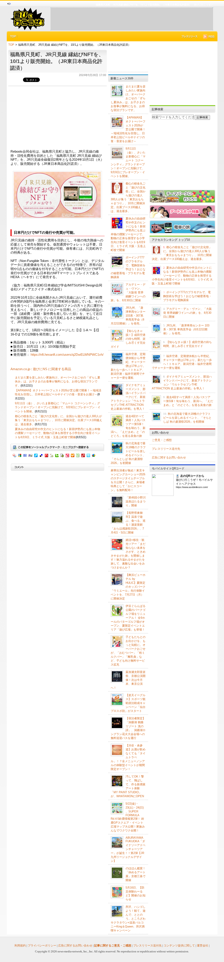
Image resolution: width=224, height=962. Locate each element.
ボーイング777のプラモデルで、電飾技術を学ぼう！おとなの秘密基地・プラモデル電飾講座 (187, 296)
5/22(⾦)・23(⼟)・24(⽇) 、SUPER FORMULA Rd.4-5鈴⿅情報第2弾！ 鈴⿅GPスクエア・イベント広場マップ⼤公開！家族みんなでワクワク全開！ (128, 817)
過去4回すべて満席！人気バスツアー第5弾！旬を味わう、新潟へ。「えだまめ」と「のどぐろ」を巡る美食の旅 (188, 401)
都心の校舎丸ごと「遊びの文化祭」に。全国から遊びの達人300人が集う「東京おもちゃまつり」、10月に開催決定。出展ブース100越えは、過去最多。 (58, 420)
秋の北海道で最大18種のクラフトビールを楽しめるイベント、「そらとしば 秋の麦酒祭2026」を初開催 (187, 417)
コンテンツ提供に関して (179, 945)
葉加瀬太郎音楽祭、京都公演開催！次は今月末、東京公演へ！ (128, 679)
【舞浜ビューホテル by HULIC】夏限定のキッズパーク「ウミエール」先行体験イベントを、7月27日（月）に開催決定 (128, 586)
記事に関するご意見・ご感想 (112, 945)
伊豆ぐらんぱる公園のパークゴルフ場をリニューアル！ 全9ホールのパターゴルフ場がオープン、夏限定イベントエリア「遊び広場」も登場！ (128, 617)
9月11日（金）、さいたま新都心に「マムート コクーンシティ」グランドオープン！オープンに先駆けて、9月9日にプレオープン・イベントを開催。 (57, 407)
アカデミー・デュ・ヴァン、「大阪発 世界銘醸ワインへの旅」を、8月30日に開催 (128, 292)
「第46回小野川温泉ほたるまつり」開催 (136, 501)
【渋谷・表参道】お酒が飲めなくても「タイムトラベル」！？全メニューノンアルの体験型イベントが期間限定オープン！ (128, 757)
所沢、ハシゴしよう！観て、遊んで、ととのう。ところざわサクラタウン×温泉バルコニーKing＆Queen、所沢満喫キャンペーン (128, 918)
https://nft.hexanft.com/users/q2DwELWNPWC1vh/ (67, 354)
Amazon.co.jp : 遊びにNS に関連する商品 (40, 369)
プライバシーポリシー (42, 945)
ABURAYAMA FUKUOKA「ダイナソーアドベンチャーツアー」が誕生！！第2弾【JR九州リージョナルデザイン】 (128, 849)
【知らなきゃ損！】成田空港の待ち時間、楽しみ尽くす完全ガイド (128, 338)
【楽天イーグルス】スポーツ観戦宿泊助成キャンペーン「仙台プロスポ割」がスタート (128, 703)
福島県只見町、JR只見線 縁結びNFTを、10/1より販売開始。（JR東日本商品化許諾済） (57, 61)
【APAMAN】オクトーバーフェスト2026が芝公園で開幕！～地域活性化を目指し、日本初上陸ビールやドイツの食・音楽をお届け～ (128, 129)
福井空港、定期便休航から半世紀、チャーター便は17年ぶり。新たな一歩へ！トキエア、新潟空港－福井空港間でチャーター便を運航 (128, 365)
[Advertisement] (131, 19)
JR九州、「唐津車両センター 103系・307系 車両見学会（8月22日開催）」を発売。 (128, 315)
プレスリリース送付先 (166, 448)
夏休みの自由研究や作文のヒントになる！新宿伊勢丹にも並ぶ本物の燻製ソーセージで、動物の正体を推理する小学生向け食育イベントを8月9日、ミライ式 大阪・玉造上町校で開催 (57, 433)
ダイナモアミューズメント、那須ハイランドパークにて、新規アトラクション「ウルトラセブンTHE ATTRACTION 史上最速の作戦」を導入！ (128, 396)
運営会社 (202, 945)
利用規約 (20, 945)
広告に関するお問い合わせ (169, 457)
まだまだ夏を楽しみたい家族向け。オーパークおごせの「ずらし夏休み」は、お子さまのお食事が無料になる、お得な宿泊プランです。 (57, 381)
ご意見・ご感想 (162, 440)
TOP (11, 44)
